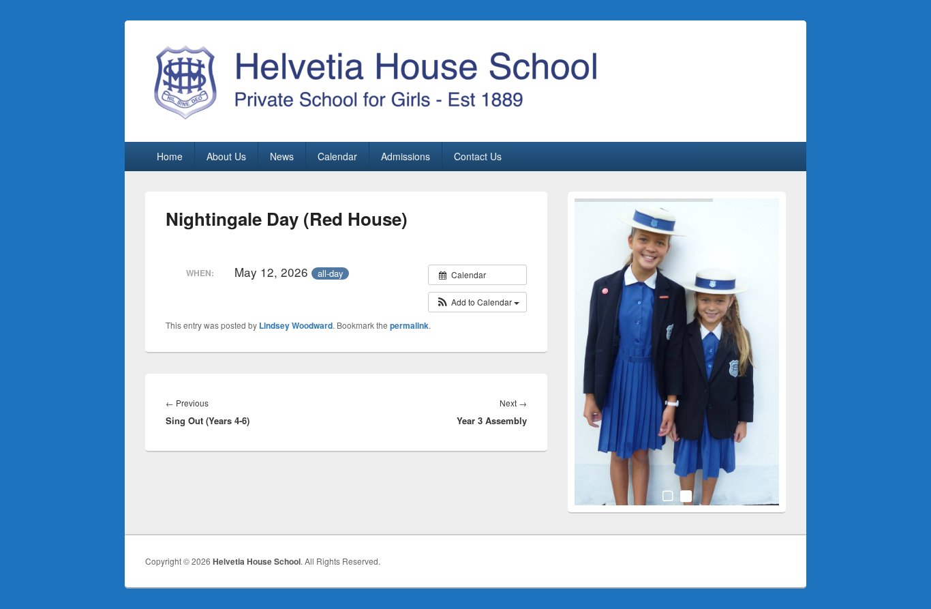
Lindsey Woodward (296, 325)
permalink (409, 325)
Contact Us (478, 156)
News (282, 156)
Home (170, 156)
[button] (477, 302)
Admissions (405, 156)
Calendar (337, 156)
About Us (226, 156)
